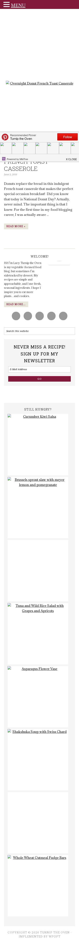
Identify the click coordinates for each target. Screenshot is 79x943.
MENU (18, 5)
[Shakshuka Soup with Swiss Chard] (38, 759)
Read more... (16, 304)
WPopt (54, 936)
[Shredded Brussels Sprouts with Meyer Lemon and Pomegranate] (38, 507)
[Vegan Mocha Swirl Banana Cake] (38, 823)
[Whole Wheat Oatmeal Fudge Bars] (38, 885)
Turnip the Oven (39, 46)
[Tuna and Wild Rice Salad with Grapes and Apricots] (38, 633)
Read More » (16, 226)
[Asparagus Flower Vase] (38, 697)
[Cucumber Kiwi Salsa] (38, 444)
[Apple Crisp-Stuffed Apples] (38, 570)
